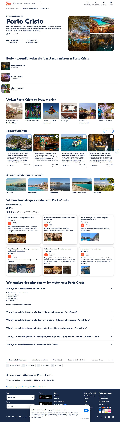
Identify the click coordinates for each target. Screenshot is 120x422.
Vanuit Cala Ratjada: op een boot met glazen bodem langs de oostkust (94, 218)
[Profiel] (110, 2)
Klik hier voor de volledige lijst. (44, 380)
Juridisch (56, 398)
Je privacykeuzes (58, 404)
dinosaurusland (12, 298)
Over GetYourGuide (89, 396)
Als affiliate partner (104, 401)
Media (85, 404)
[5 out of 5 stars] (23, 220)
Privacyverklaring (59, 401)
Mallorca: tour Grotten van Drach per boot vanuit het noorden (59, 218)
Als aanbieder (102, 396)
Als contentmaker (103, 398)
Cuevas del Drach (13, 295)
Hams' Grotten (12, 297)
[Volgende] (113, 111)
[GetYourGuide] (8, 3)
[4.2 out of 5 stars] (11, 212)
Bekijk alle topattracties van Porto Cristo (18, 304)
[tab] (17, 360)
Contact (56, 396)
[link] (60, 66)
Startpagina (9, 387)
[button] (60, 66)
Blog (85, 401)
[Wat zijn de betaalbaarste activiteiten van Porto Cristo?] (112, 344)
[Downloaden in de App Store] (45, 404)
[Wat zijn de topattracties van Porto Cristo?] (112, 289)
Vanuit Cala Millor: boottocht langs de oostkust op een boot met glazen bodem (23, 250)
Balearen (25, 387)
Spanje (18, 387)
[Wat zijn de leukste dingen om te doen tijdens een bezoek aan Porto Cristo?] (112, 312)
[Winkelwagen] (96, 2)
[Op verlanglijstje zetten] (29, 136)
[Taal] (103, 2)
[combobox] (27, 3)
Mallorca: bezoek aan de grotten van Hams (21, 218)
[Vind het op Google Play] (45, 397)
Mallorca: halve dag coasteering (90, 249)
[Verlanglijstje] (87, 2)
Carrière (86, 398)
